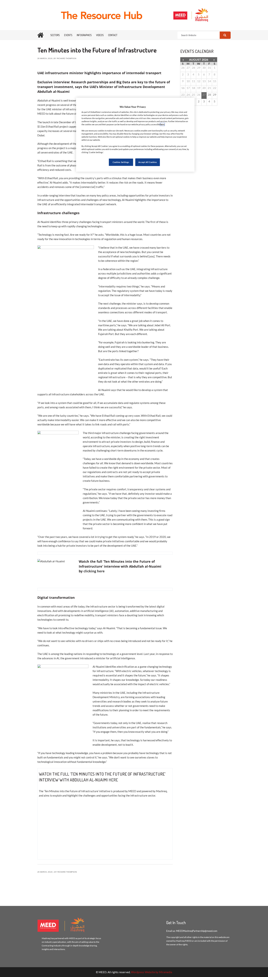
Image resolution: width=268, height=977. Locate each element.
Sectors (55, 35)
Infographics (84, 35)
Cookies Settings (121, 162)
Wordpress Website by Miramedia (151, 972)
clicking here (94, 571)
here (113, 779)
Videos (100, 35)
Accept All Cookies (147, 162)
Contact (112, 35)
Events (68, 35)
